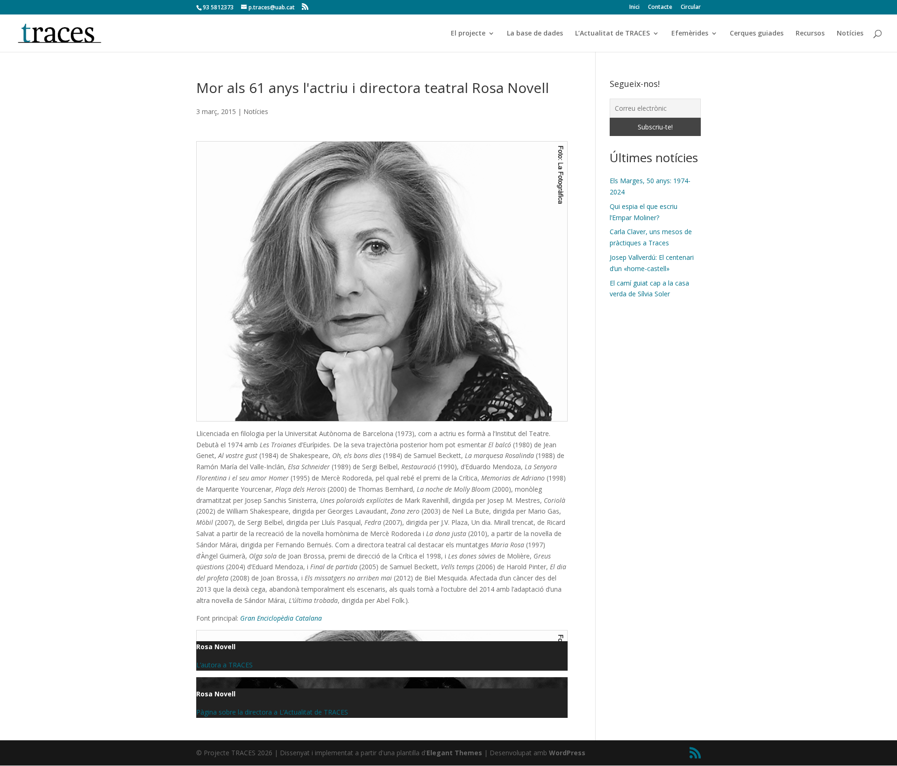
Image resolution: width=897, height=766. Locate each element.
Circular (691, 7)
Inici (634, 7)
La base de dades (535, 33)
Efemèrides (689, 33)
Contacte (660, 7)
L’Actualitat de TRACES (612, 33)
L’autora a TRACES (224, 664)
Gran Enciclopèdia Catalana (281, 618)
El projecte (468, 33)
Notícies (850, 33)
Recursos (810, 33)
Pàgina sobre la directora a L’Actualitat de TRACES (272, 712)
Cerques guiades (756, 33)
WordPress (567, 752)
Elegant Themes (454, 752)
